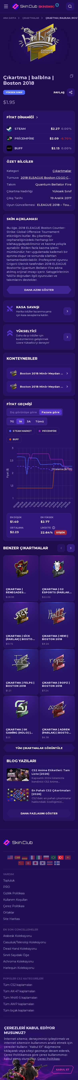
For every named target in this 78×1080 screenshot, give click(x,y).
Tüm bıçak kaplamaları (18, 1010)
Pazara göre (50, 412)
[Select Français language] (31, 857)
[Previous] (61, 548)
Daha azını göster (39, 289)
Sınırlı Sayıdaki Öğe (16, 955)
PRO (6, 887)
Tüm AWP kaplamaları (18, 1004)
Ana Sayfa (9, 18)
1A (20, 421)
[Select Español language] (17, 857)
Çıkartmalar (30, 18)
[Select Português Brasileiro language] (53, 857)
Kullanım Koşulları (15, 899)
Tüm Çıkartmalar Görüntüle (39, 748)
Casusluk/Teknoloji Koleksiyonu (24, 942)
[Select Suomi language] (57, 863)
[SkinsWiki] (35, 6)
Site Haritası (11, 919)
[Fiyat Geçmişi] (37, 117)
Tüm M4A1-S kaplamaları (20, 997)
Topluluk (9, 880)
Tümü (39, 421)
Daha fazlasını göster (39, 813)
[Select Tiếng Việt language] (67, 857)
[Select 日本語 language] (35, 863)
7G (12, 421)
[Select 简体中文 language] (21, 863)
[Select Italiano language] (39, 857)
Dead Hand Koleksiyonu (20, 948)
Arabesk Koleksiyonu (17, 936)
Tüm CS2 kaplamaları (17, 985)
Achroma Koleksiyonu (18, 961)
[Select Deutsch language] (24, 857)
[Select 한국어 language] (42, 863)
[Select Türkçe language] (60, 857)
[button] (20, 578)
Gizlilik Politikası (14, 893)
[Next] (71, 548)
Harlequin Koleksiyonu (18, 968)
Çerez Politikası (13, 906)
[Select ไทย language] (49, 863)
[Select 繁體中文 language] (28, 863)
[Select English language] (10, 857)
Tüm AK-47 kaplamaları (19, 991)
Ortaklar (8, 912)
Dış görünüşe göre (23, 412)
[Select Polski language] (46, 857)
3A (29, 421)
